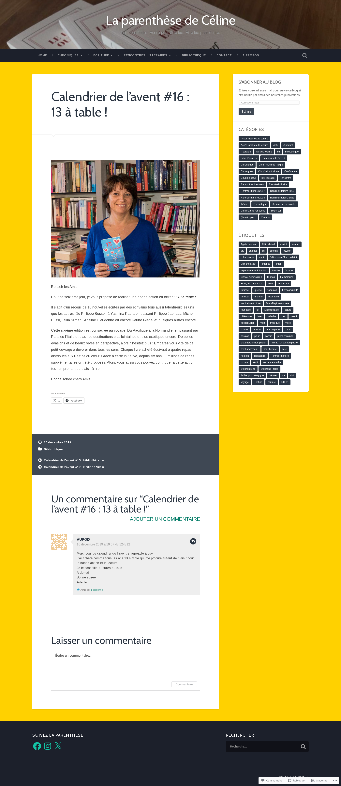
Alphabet (288, 145)
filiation (271, 277)
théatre (244, 204)
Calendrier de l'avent (273, 158)
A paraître (246, 151)
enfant (278, 263)
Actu (275, 145)
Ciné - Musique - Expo (271, 164)
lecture (287, 309)
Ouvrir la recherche (305, 55)
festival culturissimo (251, 277)
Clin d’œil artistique (268, 171)
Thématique (260, 204)
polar (257, 336)
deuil (261, 257)
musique (275, 323)
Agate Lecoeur (249, 244)
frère (270, 283)
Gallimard (283, 283)
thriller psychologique (252, 375)
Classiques (247, 171)
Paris (287, 329)
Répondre (193, 541)
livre (259, 316)
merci (294, 316)
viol (292, 375)
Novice (256, 329)
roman (244, 362)
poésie (268, 336)
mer (283, 316)
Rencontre (285, 178)
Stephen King (248, 369)
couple (286, 250)
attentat (253, 250)
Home (42, 55)
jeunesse (246, 309)
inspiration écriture (250, 303)
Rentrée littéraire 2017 (253, 191)
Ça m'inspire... (248, 217)
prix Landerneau (249, 349)
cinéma (274, 250)
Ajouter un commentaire (165, 519)
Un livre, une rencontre (253, 210)
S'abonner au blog (260, 82)
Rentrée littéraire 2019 (253, 197)
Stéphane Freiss (269, 369)
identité (258, 296)
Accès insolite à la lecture (254, 145)
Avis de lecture (264, 151)
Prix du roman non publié (284, 342)
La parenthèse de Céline (170, 20)
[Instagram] (47, 746)
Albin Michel (268, 244)
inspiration (273, 296)
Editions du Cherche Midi (283, 257)
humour (245, 296)
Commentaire (184, 684)
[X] (58, 746)
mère (288, 323)
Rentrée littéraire (278, 184)
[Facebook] (37, 746)
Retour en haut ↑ (294, 776)
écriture (272, 382)
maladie (271, 316)
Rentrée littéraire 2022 (282, 197)
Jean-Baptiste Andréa (277, 303)
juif (257, 309)
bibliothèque (194, 55)
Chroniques (68, 55)
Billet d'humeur (249, 158)
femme (289, 270)
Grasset (245, 290)
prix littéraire (267, 178)
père (284, 349)
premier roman (285, 336)
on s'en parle (273, 329)
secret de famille (272, 362)
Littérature (246, 316)
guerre (258, 290)
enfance (265, 263)
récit (255, 362)
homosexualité (290, 290)
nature (244, 329)
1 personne (97, 590)
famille (276, 270)
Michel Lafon (248, 323)
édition (284, 382)
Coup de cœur (248, 178)
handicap (272, 290)
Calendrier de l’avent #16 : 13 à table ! (120, 104)
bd (278, 151)
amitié (283, 244)
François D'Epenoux (251, 283)
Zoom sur (276, 210)
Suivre (246, 111)
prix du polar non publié (253, 342)
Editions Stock (248, 263)
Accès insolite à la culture (254, 138)
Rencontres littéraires (145, 55)
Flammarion (286, 277)
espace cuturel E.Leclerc (254, 270)
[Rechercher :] (267, 746)
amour (295, 244)
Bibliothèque (53, 449)
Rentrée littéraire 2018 (282, 191)
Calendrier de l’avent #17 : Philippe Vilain (74, 467)
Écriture (101, 55)
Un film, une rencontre (284, 204)
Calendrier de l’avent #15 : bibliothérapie (74, 460)
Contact (224, 55)
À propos (251, 55)
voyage (245, 382)
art (242, 250)
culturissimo (247, 257)
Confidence (290, 171)
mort (262, 323)
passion (245, 336)
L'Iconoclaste (271, 309)
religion (245, 355)
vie (283, 375)
